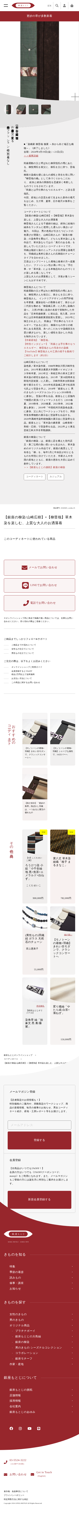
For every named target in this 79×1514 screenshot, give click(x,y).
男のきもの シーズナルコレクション (38, 1347)
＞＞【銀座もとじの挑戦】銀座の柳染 (44, 467)
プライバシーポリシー (14, 1495)
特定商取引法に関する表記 (16, 1499)
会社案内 (15, 1406)
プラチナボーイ (25, 1331)
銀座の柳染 (22, 1342)
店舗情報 (15, 1395)
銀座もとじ (23, 5)
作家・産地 (17, 1364)
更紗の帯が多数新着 (39, 16)
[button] (73, 61)
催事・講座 (17, 1283)
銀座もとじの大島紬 (28, 1336)
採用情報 (15, 1401)
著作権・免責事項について (16, 1491)
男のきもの (17, 1320)
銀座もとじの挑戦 (21, 1390)
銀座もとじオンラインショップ (18, 1055)
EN (50, 5)
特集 (12, 1266)
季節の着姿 (17, 1272)
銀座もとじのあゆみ (22, 1412)
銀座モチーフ (23, 1358)
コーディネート (11, 1059)
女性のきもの (18, 1314)
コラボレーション (26, 1353)
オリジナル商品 (20, 1325)
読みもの (15, 1277)
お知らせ (15, 1288)
